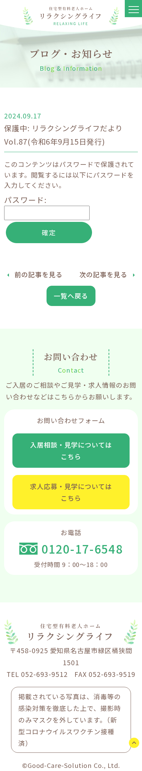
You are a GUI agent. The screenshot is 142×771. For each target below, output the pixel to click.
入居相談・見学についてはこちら (71, 450)
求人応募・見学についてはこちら (71, 491)
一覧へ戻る (71, 295)
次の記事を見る (103, 274)
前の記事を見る (38, 274)
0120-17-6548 (82, 549)
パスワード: (25, 199)
